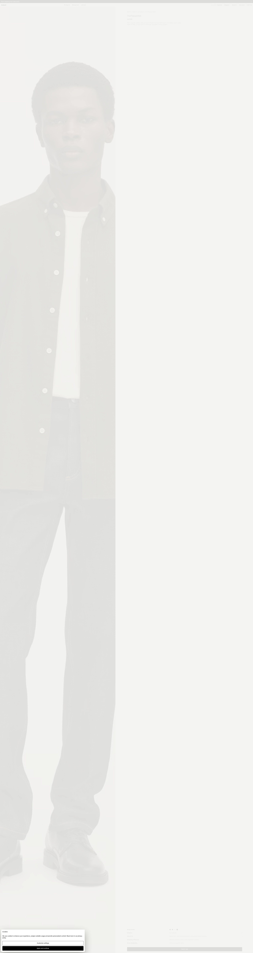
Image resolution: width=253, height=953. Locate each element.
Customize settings (43, 943)
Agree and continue (43, 948)
